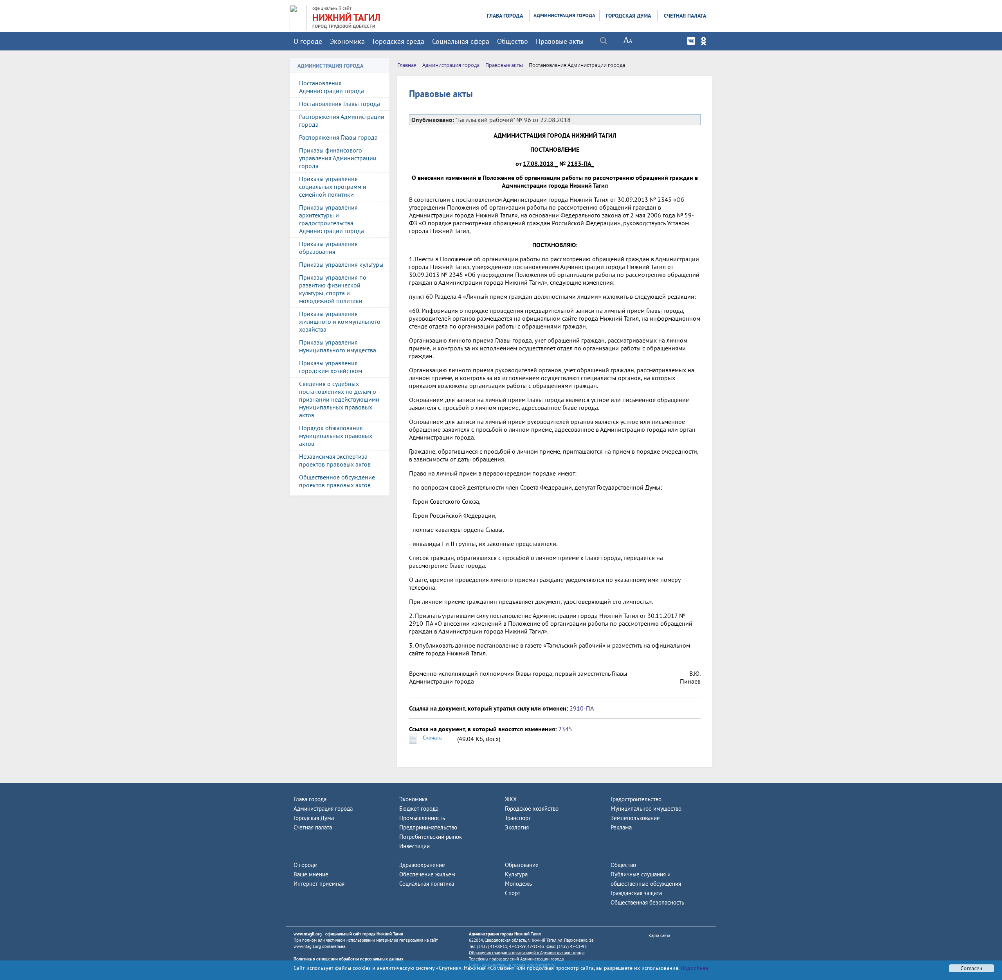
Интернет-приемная (319, 883)
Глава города (505, 15)
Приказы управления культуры (341, 264)
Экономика (347, 41)
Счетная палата (685, 15)
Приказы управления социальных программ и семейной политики (332, 186)
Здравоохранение (422, 865)
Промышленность (422, 818)
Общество (512, 41)
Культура (516, 874)
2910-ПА (581, 708)
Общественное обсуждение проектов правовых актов (337, 481)
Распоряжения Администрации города (341, 120)
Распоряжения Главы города (338, 137)
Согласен (971, 968)
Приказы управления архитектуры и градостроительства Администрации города (331, 219)
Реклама (621, 827)
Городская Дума (628, 15)
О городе (308, 41)
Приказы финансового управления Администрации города (338, 158)
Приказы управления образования (328, 247)
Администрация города (564, 15)
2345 (565, 729)
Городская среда (398, 41)
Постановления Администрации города (331, 87)
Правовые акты (560, 41)
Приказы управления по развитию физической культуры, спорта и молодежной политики (332, 289)
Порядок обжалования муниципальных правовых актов (335, 435)
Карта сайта (659, 935)
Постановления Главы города (339, 104)
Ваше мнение (311, 874)
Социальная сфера (460, 41)
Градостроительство (636, 799)
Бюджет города (418, 808)
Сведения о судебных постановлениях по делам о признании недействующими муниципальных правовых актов (339, 399)
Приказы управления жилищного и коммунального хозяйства (339, 321)
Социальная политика (426, 883)
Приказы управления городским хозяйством (330, 367)
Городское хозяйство (532, 808)
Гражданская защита (636, 893)
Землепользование (635, 818)
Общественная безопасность (647, 902)
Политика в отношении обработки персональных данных (349, 959)
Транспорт (518, 818)
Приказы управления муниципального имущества (337, 346)
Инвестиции (414, 846)
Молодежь (518, 883)
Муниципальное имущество (646, 808)
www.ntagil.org (308, 934)
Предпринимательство (428, 827)
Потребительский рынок (430, 836)
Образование (522, 865)
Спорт (512, 893)
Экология (517, 827)
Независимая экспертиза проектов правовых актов (335, 460)
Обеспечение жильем (427, 874)
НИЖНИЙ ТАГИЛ (346, 17)
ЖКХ (511, 799)
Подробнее (693, 967)
